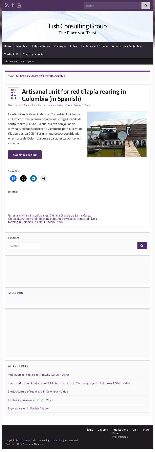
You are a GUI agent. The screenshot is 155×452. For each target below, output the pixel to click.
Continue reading (25, 154)
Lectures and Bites (93, 46)
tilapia (38, 222)
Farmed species (47, 104)
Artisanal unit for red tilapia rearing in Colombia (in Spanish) (74, 95)
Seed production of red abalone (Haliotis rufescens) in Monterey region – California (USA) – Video (69, 383)
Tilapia (86, 104)
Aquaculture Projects (126, 46)
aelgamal (16, 104)
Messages (26, 61)
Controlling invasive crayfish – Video (30, 400)
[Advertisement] (28, 332)
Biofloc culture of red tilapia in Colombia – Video (38, 391)
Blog (135, 429)
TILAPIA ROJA (53, 222)
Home (7, 46)
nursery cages (67, 218)
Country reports (33, 54)
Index (73, 46)
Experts (21, 46)
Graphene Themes (33, 444)
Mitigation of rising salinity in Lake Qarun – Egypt (38, 374)
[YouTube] (19, 4)
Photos (69, 104)
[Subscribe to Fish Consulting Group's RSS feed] (7, 4)
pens (80, 218)
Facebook (15, 292)
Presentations (120, 436)
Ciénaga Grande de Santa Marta (70, 215)
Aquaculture (30, 104)
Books (115, 433)
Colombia (14, 218)
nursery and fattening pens (38, 218)
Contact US (11, 54)
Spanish (78, 104)
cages (44, 215)
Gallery (59, 46)
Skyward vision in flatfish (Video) (28, 408)
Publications (40, 46)
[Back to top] (146, 443)
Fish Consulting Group (78, 26)
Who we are (10, 61)
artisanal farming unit (26, 215)
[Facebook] (12, 4)
